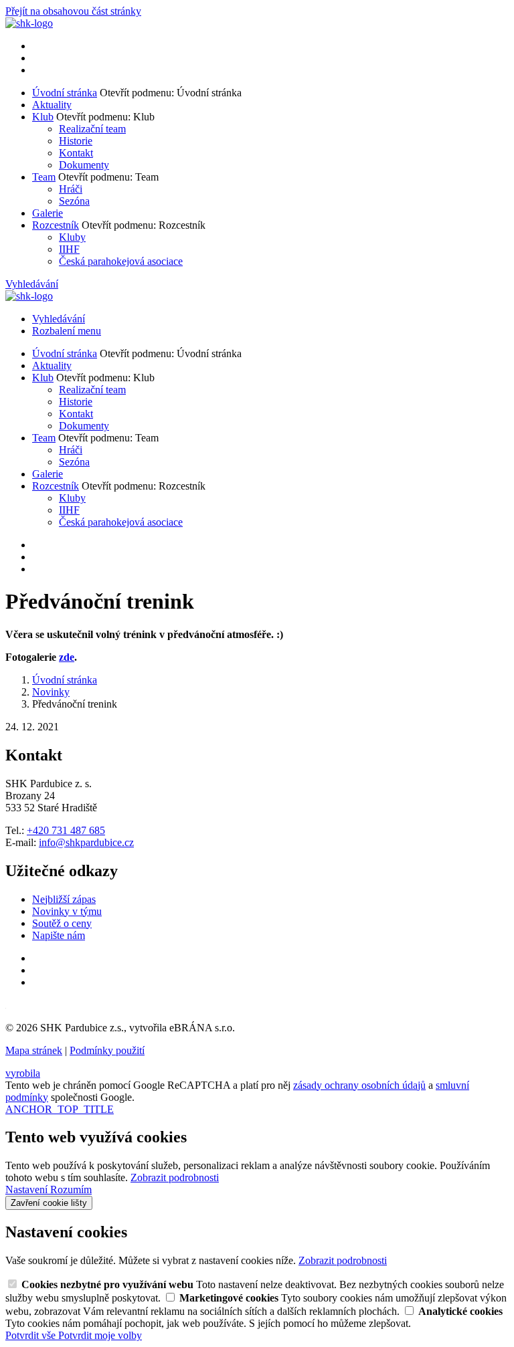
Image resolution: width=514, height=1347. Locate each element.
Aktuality (52, 104)
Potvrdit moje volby (100, 1335)
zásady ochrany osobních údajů (359, 1085)
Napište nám (58, 935)
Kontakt (76, 153)
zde (66, 657)
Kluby (72, 237)
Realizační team (92, 128)
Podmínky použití (107, 1050)
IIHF (69, 249)
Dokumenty (84, 165)
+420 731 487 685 (66, 830)
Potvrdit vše (31, 1335)
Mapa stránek (33, 1050)
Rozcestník (55, 225)
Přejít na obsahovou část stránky (73, 11)
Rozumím (71, 1189)
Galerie (47, 213)
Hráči (70, 189)
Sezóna (74, 201)
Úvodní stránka (64, 92)
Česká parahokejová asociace (121, 261)
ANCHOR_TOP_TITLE (59, 1109)
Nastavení (27, 1189)
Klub (43, 116)
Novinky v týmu (67, 911)
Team (44, 177)
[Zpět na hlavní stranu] (29, 23)
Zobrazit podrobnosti (175, 1177)
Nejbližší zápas (64, 899)
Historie (75, 140)
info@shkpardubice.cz (86, 842)
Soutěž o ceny (62, 923)
